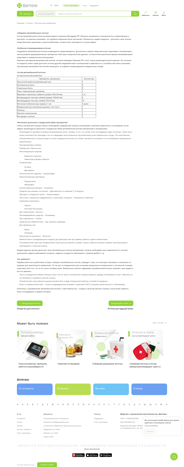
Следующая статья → (121, 303)
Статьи (19, 422)
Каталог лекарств (24, 429)
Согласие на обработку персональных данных (62, 425)
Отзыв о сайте (47, 464)
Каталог (27, 13)
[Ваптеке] (27, 5)
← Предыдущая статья (29, 303)
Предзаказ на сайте (52, 429)
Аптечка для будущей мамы (120, 308)
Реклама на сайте (51, 433)
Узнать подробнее (151, 425)
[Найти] (135, 14)
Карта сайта (49, 436)
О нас (85, 5)
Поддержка (94, 5)
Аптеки (20, 425)
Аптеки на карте (44, 14)
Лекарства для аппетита (28, 308)
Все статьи (158, 322)
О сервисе (21, 418)
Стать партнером (71, 5)
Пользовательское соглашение (56, 418)
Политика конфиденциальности (56, 422)
